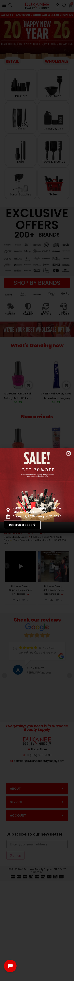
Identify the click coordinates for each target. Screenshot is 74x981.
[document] (37, 490)
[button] (68, 453)
